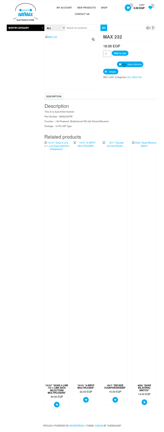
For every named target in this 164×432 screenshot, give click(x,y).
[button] (25, 28)
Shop (104, 7)
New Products (86, 7)
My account (64, 7)
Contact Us (82, 14)
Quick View (57, 146)
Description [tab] (53, 96)
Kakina (99, 425)
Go (104, 27)
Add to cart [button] (57, 404)
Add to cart (120, 53)
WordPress (77, 425)
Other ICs (137, 77)
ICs (129, 77)
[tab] (25, 28)
